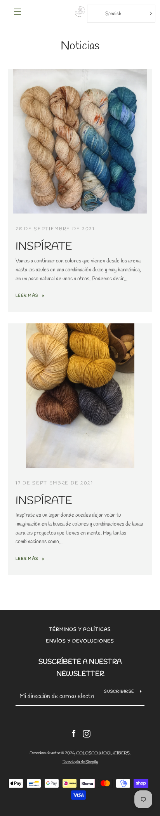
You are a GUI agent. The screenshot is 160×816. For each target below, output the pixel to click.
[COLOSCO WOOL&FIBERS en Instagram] (86, 733)
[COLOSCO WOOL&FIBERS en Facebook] (74, 733)
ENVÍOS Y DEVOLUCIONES (80, 641)
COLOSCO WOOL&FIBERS (103, 753)
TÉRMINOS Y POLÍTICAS (80, 630)
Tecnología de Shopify (80, 762)
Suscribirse (119, 691)
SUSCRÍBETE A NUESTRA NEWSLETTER (80, 668)
